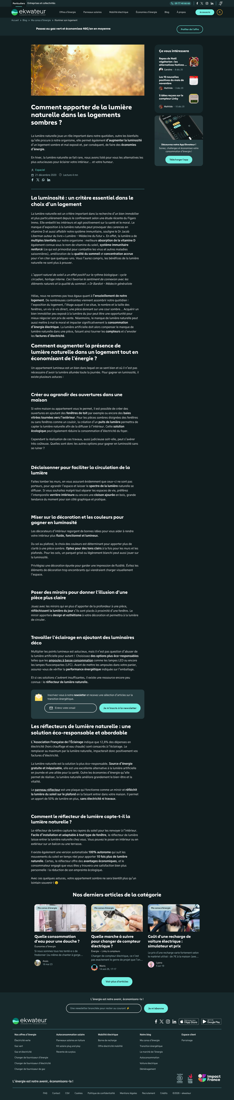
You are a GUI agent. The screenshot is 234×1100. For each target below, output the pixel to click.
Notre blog (145, 1035)
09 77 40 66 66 (182, 3)
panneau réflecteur (47, 790)
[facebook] (197, 3)
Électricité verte (22, 1040)
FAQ (45, 1093)
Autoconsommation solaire (70, 1035)
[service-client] (221, 3)
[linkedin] (212, 3)
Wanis (102, 966)
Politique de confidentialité (101, 1093)
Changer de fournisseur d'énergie (31, 1058)
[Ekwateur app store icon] (189, 1021)
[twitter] (202, 3)
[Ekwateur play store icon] (211, 1021)
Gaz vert (18, 1046)
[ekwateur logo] (28, 12)
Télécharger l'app (179, 159)
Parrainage (187, 1040)
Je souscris (205, 12)
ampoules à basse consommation (71, 660)
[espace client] (220, 12)
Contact (56, 1093)
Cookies (79, 1093)
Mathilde (168, 88)
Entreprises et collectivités (41, 3)
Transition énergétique (151, 1046)
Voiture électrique (149, 1063)
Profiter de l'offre (190, 29)
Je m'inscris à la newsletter (119, 708)
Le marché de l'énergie (151, 1052)
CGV (67, 1093)
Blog (25, 20)
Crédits (163, 1093)
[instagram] (207, 3)
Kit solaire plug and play (68, 1046)
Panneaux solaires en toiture (70, 1040)
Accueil (15, 20)
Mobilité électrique (108, 1035)
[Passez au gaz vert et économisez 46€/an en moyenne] (117, 29)
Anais (45, 961)
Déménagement (148, 1069)
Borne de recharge (107, 1040)
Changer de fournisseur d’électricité (32, 1063)
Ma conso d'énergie (41, 20)
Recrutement (148, 1093)
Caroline (168, 70)
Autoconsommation (149, 1058)
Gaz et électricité (23, 1052)
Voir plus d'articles (117, 981)
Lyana (159, 963)
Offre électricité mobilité (110, 1046)
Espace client (189, 1035)
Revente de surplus (65, 1052)
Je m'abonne (156, 1008)
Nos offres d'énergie (25, 1035)
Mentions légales (128, 1093)
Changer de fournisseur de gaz (29, 1069)
